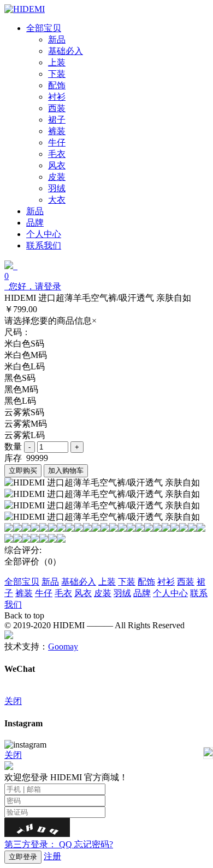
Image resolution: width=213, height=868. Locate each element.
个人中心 (170, 593)
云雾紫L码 (24, 435)
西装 (185, 581)
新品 (50, 581)
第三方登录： (38, 844)
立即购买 (23, 470)
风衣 (83, 593)
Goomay (63, 646)
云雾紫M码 (25, 423)
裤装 (24, 593)
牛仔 (43, 593)
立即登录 (23, 857)
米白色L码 (24, 366)
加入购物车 (66, 470)
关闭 (13, 701)
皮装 (102, 593)
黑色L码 (20, 400)
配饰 (146, 581)
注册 (52, 856)
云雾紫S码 (24, 412)
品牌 (142, 593)
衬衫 (166, 581)
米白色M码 (25, 355)
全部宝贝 (21, 581)
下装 (126, 581)
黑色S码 (20, 378)
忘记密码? (93, 844)
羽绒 (122, 593)
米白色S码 (24, 343)
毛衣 (63, 593)
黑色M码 (21, 389)
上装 (107, 581)
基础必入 (78, 581)
